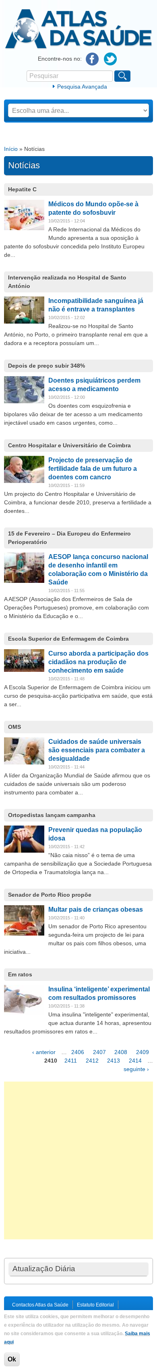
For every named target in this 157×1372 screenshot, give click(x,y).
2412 (92, 1060)
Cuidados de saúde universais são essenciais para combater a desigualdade (96, 750)
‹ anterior (44, 1052)
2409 (142, 1052)
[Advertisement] (78, 1160)
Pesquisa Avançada (82, 86)
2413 (113, 1060)
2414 (135, 1060)
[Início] (78, 47)
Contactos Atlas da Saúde (40, 1305)
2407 (99, 1052)
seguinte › (136, 1069)
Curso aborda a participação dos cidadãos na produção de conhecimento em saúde (98, 662)
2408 (120, 1052)
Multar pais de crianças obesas (95, 909)
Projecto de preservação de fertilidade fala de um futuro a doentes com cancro (92, 469)
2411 (70, 1060)
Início (11, 149)
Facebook (92, 59)
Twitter (110, 59)
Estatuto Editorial (95, 1305)
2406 (77, 1052)
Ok (12, 1359)
